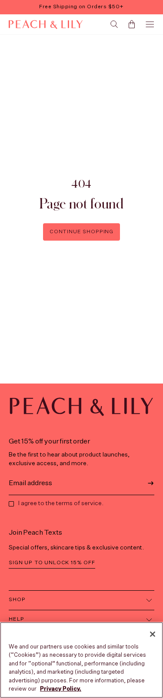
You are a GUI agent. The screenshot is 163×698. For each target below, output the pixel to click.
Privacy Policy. (60, 689)
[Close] (152, 634)
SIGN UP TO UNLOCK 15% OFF (52, 563)
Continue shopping (81, 232)
